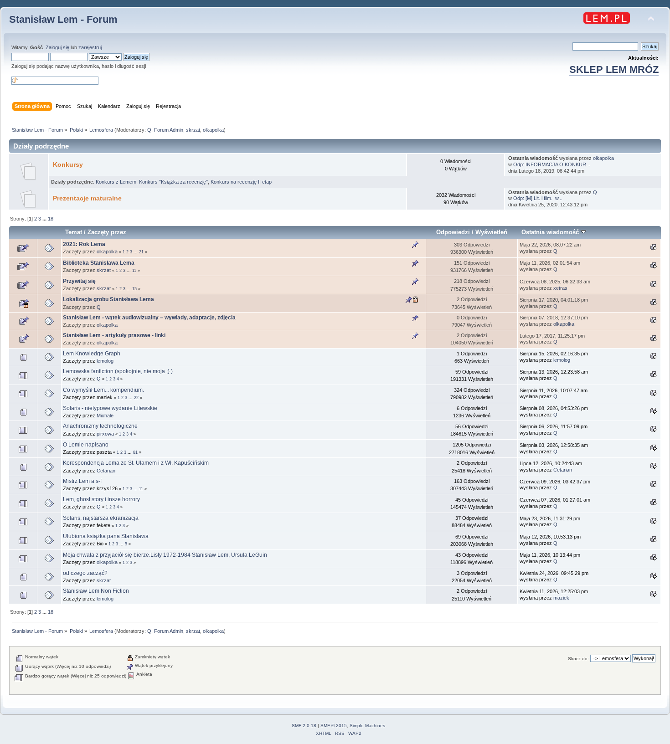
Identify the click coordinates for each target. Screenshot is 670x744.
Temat (73, 232)
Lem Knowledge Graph (91, 353)
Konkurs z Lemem (116, 182)
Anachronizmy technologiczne (100, 426)
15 (134, 289)
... (45, 218)
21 (141, 252)
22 (136, 397)
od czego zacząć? (85, 573)
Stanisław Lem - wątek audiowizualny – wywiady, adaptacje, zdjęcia (149, 317)
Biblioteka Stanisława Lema (98, 263)
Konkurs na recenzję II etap (241, 182)
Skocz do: (578, 658)
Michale (105, 415)
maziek (561, 597)
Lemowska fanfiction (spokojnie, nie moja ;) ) (118, 371)
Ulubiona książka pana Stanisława (106, 536)
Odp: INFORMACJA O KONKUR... (551, 164)
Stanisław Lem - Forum (63, 19)
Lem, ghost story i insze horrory (101, 499)
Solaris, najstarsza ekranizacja (101, 518)
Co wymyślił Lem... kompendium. (103, 390)
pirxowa (105, 433)
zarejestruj (90, 47)
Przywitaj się (79, 281)
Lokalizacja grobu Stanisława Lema (108, 299)
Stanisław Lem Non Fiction (96, 591)
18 (50, 218)
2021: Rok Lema (84, 244)
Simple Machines (367, 725)
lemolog (105, 361)
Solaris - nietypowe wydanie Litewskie (110, 408)
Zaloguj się (57, 47)
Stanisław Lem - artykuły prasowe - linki (114, 335)
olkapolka (213, 130)
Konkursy (68, 164)
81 (135, 452)
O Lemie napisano (85, 444)
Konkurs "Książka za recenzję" (173, 182)
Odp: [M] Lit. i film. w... (537, 198)
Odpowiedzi (453, 232)
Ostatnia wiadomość (551, 232)
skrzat (193, 130)
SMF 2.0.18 (304, 725)
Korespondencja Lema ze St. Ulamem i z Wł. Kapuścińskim (136, 463)
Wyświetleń (491, 232)
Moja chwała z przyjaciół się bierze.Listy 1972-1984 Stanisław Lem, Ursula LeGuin (165, 555)
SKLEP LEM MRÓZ (614, 69)
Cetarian (106, 470)
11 (134, 270)
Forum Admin (168, 130)
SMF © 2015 (333, 725)
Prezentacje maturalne (87, 198)
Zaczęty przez (107, 232)
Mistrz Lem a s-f (82, 481)
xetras (560, 288)
